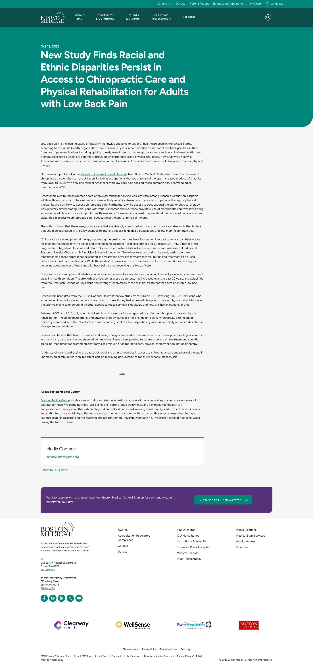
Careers (123, 545)
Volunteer (242, 547)
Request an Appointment (229, 3)
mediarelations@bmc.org (62, 457)
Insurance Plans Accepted (193, 547)
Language (277, 3)
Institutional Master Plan (192, 541)
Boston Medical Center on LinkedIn (61, 598)
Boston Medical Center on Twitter (70, 598)
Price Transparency (189, 558)
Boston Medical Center (55, 400)
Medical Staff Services (250, 535)
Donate (180, 3)
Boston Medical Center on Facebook (44, 598)
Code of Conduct (112, 656)
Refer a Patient (199, 3)
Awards (123, 529)
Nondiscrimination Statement (159, 656)
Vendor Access (246, 541)
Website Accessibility (52, 660)
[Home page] (57, 535)
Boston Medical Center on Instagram (53, 598)
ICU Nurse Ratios (188, 535)
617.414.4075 (48, 588)
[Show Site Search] (268, 17)
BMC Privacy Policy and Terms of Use (60, 656)
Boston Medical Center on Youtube (79, 598)
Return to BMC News (54, 470)
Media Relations (246, 529)
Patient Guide (149, 649)
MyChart (255, 3)
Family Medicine (168, 649)
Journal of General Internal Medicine (104, 174)
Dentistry (185, 649)
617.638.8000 (48, 570)
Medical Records (188, 553)
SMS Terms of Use (91, 656)
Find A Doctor (186, 529)
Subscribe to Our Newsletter (220, 500)
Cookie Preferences (132, 656)
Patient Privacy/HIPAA (189, 656)
